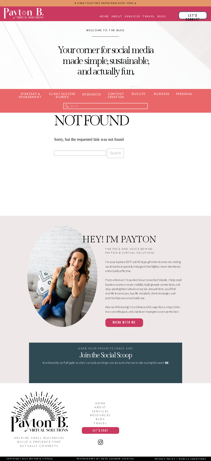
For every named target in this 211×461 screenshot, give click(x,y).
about (100, 407)
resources (100, 415)
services (100, 411)
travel (100, 423)
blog (100, 419)
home (100, 403)
